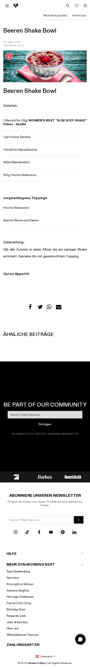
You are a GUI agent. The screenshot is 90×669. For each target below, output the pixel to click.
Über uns (13, 628)
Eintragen (45, 424)
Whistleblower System (22, 635)
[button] (31, 308)
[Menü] (7, 6)
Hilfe (12, 554)
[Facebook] (39, 532)
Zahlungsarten (23, 645)
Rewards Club (16, 616)
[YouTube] (51, 532)
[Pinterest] (63, 532)
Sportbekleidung (55, 15)
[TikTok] (27, 532)
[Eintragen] (78, 520)
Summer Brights (18, 590)
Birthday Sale (16, 609)
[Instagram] (15, 532)
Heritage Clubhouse (20, 597)
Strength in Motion (20, 584)
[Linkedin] (74, 532)
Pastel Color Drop (19, 603)
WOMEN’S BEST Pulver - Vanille (45, 122)
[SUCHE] (67, 5)
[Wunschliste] (76, 5)
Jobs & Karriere (17, 622)
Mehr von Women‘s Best (31, 564)
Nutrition (79, 15)
